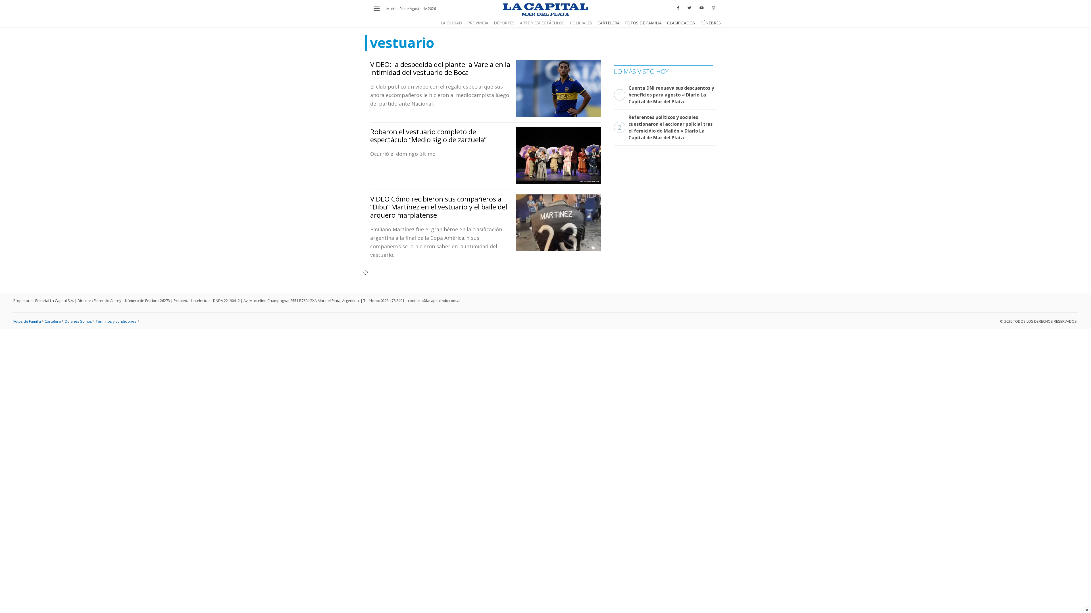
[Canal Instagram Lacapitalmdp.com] (713, 8)
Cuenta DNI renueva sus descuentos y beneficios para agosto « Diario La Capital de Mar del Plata (666, 95)
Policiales (581, 23)
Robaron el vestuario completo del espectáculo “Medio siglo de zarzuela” (428, 135)
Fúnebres (710, 23)
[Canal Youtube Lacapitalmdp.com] (701, 8)
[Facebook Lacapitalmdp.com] (678, 8)
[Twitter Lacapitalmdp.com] (689, 8)
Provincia (477, 23)
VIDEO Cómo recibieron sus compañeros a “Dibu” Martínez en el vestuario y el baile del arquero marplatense (438, 207)
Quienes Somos (78, 321)
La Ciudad (451, 23)
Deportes (504, 23)
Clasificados (681, 23)
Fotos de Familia (643, 23)
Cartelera (608, 23)
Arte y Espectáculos (542, 23)
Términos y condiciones (116, 321)
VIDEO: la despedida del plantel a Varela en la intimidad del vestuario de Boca (440, 68)
